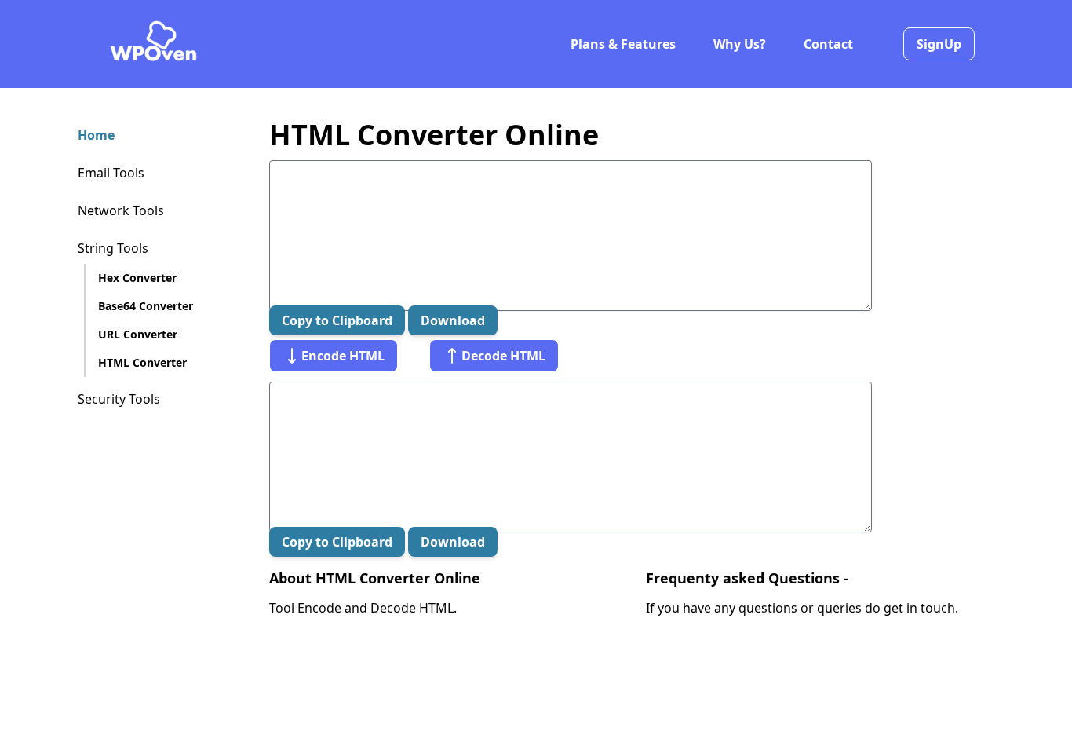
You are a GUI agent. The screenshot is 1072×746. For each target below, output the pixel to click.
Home (96, 135)
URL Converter (137, 334)
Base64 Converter (145, 305)
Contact (828, 44)
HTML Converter (142, 362)
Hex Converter (137, 277)
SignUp (939, 44)
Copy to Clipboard (337, 320)
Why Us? (739, 44)
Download (453, 320)
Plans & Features (623, 44)
